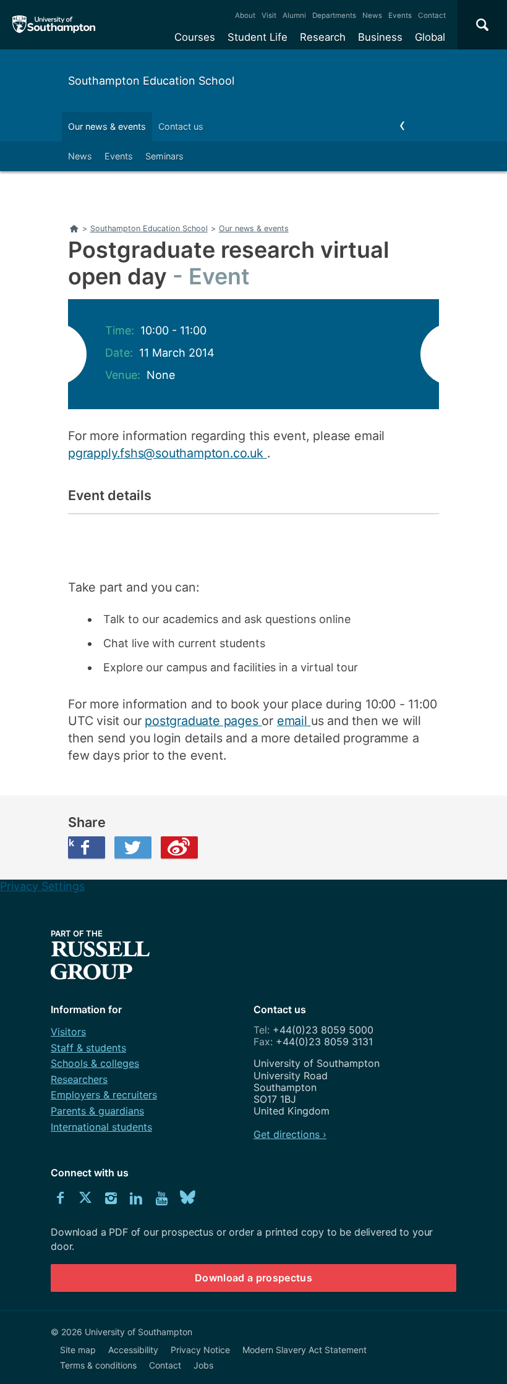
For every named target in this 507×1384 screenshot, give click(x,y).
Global (430, 37)
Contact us (180, 126)
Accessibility (133, 1349)
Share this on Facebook (71, 842)
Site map (78, 1349)
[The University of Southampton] (54, 24)
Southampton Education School (151, 80)
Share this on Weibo (179, 847)
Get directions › (290, 1134)
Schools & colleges (95, 1063)
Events (400, 15)
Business (380, 37)
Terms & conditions (98, 1365)
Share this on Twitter (132, 847)
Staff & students (88, 1048)
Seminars (164, 156)
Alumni (294, 15)
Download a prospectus (253, 1277)
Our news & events (107, 126)
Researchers (79, 1079)
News (372, 15)
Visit (269, 15)
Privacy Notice (200, 1349)
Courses (194, 37)
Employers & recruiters (104, 1095)
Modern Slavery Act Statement (304, 1349)
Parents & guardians (97, 1111)
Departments (334, 15)
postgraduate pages (203, 720)
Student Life (258, 37)
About (245, 15)
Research (323, 37)
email (294, 720)
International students (101, 1127)
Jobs (203, 1365)
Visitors (68, 1031)
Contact (432, 15)
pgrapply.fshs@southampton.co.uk (167, 453)
